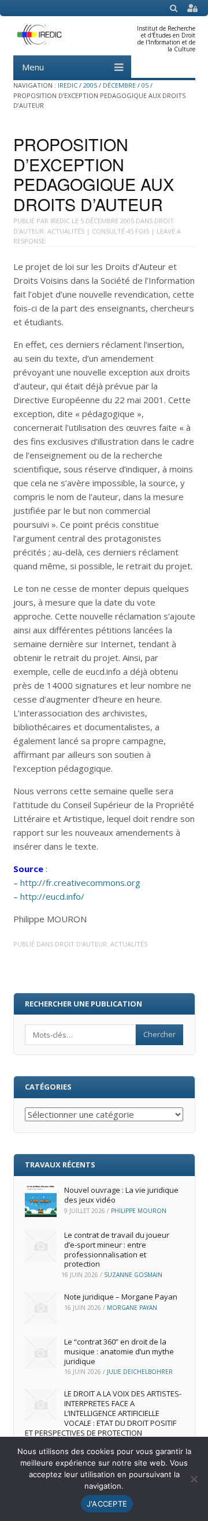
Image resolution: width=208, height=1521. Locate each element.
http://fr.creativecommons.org (80, 882)
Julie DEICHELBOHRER (140, 1372)
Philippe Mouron (138, 1211)
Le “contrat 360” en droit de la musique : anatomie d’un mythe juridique (119, 1351)
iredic (60, 220)
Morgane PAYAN (132, 1308)
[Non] (193, 1479)
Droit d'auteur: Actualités (101, 944)
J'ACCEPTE (107, 1503)
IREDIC (67, 85)
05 (145, 85)
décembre (119, 85)
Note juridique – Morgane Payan (120, 1296)
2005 (90, 85)
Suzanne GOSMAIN (133, 1275)
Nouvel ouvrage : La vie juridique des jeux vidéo (121, 1195)
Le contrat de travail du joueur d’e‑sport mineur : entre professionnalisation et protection (116, 1250)
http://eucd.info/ (52, 896)
